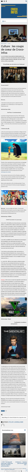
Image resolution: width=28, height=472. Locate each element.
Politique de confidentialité (9, 469)
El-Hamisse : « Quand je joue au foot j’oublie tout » (21, 463)
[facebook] (6, 1)
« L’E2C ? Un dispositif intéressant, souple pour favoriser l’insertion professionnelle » (7, 464)
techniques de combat (6, 172)
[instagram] (4, 1)
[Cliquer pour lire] (13, 439)
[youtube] (2, 1)
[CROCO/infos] (14, 18)
